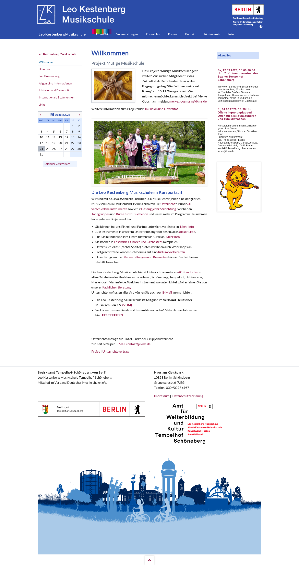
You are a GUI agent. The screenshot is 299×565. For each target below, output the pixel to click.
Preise (95, 351)
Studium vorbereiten (170, 252)
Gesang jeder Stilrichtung (158, 209)
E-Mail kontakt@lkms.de (133, 344)
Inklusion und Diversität (161, 109)
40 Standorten (188, 272)
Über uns (44, 69)
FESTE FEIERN (112, 315)
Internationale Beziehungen (56, 97)
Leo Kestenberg (49, 76)
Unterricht (167, 204)
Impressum (161, 396)
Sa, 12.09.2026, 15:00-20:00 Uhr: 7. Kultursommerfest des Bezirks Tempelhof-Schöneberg (238, 75)
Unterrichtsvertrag (115, 351)
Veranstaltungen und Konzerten (146, 257)
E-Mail (167, 292)
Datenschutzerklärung (187, 396)
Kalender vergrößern (57, 163)
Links (42, 104)
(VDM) (127, 305)
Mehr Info (187, 226)
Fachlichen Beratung (116, 287)
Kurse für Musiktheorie (132, 214)
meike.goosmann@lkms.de (188, 101)
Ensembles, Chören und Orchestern (138, 242)
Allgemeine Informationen (55, 83)
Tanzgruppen (100, 214)
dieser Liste (187, 231)
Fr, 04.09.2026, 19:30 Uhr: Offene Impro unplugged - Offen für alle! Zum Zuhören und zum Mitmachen (237, 114)
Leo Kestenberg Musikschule (57, 54)
